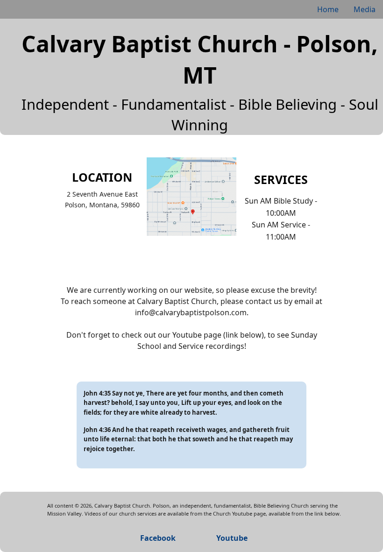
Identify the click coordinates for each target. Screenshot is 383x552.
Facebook (158, 538)
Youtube (232, 538)
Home (328, 9)
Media (365, 9)
